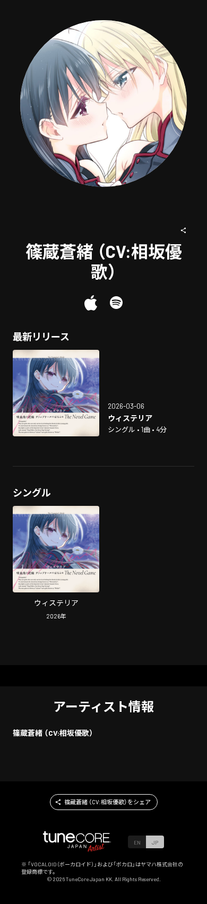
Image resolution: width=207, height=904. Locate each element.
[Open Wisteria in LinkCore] (56, 393)
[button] (183, 230)
